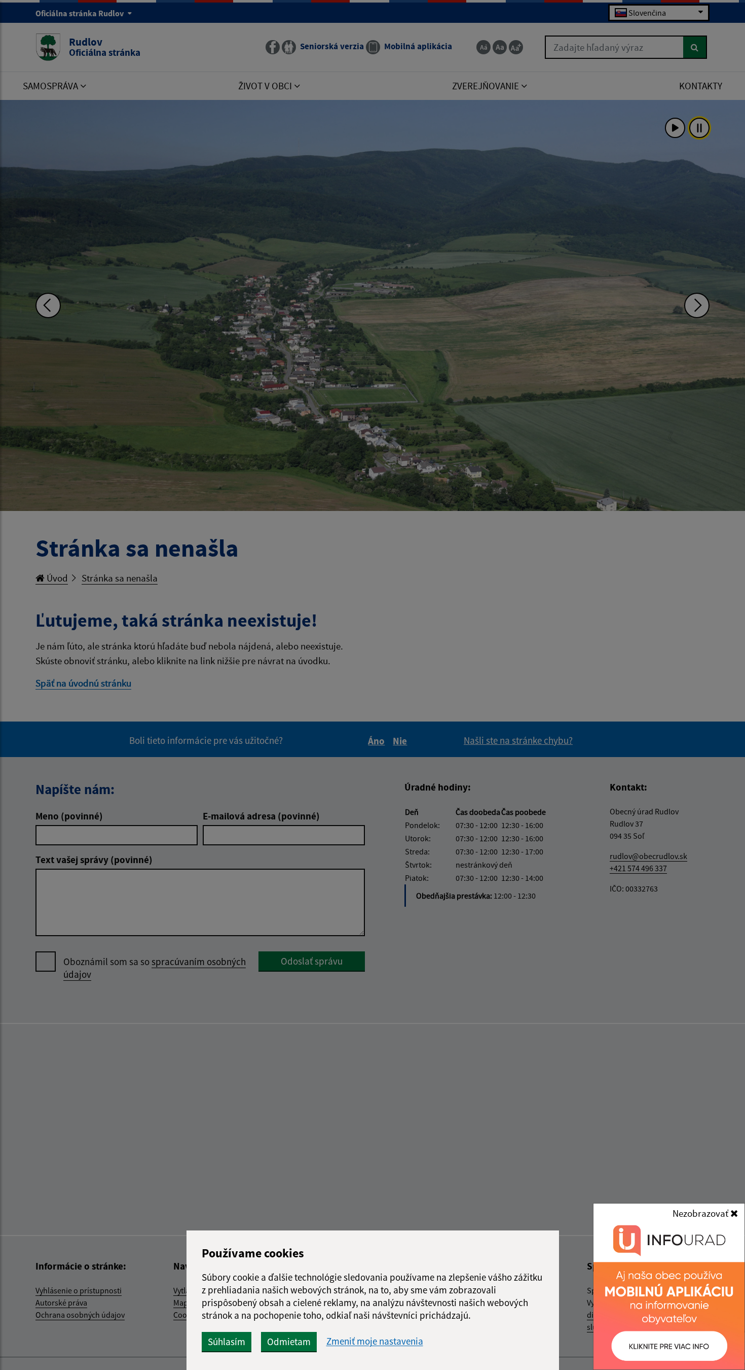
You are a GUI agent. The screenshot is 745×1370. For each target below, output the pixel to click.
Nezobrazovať (701, 1213)
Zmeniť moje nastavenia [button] (374, 1341)
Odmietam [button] (289, 1341)
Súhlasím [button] (226, 1341)
